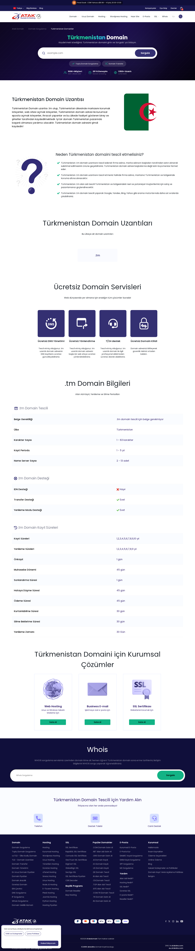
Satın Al (53, 722)
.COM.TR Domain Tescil (103, 892)
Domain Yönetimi (20, 868)
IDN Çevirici (17, 888)
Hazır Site (135, 16)
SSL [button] (155, 16)
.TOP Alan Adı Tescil (102, 884)
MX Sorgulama (126, 868)
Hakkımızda (153, 847)
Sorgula (145, 53)
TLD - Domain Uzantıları (23, 859)
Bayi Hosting (71, 895)
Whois (165, 16)
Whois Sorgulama (20, 901)
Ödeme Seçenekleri (157, 855)
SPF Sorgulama (126, 863)
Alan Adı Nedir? (126, 878)
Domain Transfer (116, 63)
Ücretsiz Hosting (50, 868)
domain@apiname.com (41, 948)
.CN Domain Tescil (101, 880)
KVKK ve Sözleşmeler (14, 934)
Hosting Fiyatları (50, 905)
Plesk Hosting (49, 892)
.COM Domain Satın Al (103, 847)
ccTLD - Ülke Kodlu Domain (24, 855)
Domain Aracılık (19, 880)
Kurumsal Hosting (51, 851)
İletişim (151, 876)
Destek (174, 8)
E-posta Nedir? (126, 895)
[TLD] (180, 16)
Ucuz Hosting (49, 859)
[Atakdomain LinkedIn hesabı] (177, 921)
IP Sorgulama (18, 896)
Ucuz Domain (88, 16)
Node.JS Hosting (50, 884)
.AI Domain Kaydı (100, 859)
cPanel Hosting (49, 872)
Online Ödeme (155, 859)
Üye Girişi (163, 8)
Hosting (46, 847)
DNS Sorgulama (19, 892)
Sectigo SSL (71, 872)
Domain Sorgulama (37, 29)
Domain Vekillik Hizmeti (22, 905)
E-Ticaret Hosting (51, 888)
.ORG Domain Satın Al (102, 855)
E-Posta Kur (125, 851)
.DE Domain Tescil (101, 872)
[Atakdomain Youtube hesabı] (181, 921)
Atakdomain (91, 938)
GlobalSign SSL (72, 868)
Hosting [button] (101, 16)
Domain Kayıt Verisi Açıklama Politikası (165, 872)
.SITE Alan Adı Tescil (101, 888)
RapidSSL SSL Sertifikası (76, 851)
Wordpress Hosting (118, 16)
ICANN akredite (88, 947)
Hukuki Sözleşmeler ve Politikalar (163, 868)
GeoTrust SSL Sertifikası (76, 859)
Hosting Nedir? (126, 882)
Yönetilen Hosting (51, 863)
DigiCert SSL (71, 863)
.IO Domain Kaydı (100, 863)
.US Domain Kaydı (101, 868)
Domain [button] (73, 16)
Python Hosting (50, 901)
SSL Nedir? (124, 886)
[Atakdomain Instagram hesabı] (173, 921)
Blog (41, 8)
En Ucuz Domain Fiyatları (23, 872)
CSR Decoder (72, 880)
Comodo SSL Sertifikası (76, 855)
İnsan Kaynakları (155, 851)
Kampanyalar (150, 8)
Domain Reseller (73, 890)
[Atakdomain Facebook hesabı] (165, 921)
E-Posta (146, 16)
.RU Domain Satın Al (101, 901)
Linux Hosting (49, 880)
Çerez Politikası (33, 934)
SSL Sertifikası (72, 847)
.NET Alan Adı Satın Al (102, 851)
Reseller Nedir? (126, 899)
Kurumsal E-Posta (128, 847)
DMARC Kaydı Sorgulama (131, 855)
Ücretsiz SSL (125, 890)
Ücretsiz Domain (19, 884)
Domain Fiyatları (19, 876)
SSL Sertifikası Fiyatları (75, 876)
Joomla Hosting (50, 896)
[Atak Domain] (27, 16)
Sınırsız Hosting (49, 876)
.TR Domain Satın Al (101, 896)
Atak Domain (18, 29)
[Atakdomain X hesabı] (169, 921)
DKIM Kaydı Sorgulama (130, 859)
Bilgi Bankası (32, 8)
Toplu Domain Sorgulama (87, 63)
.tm (97, 255)
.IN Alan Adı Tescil (100, 876)
